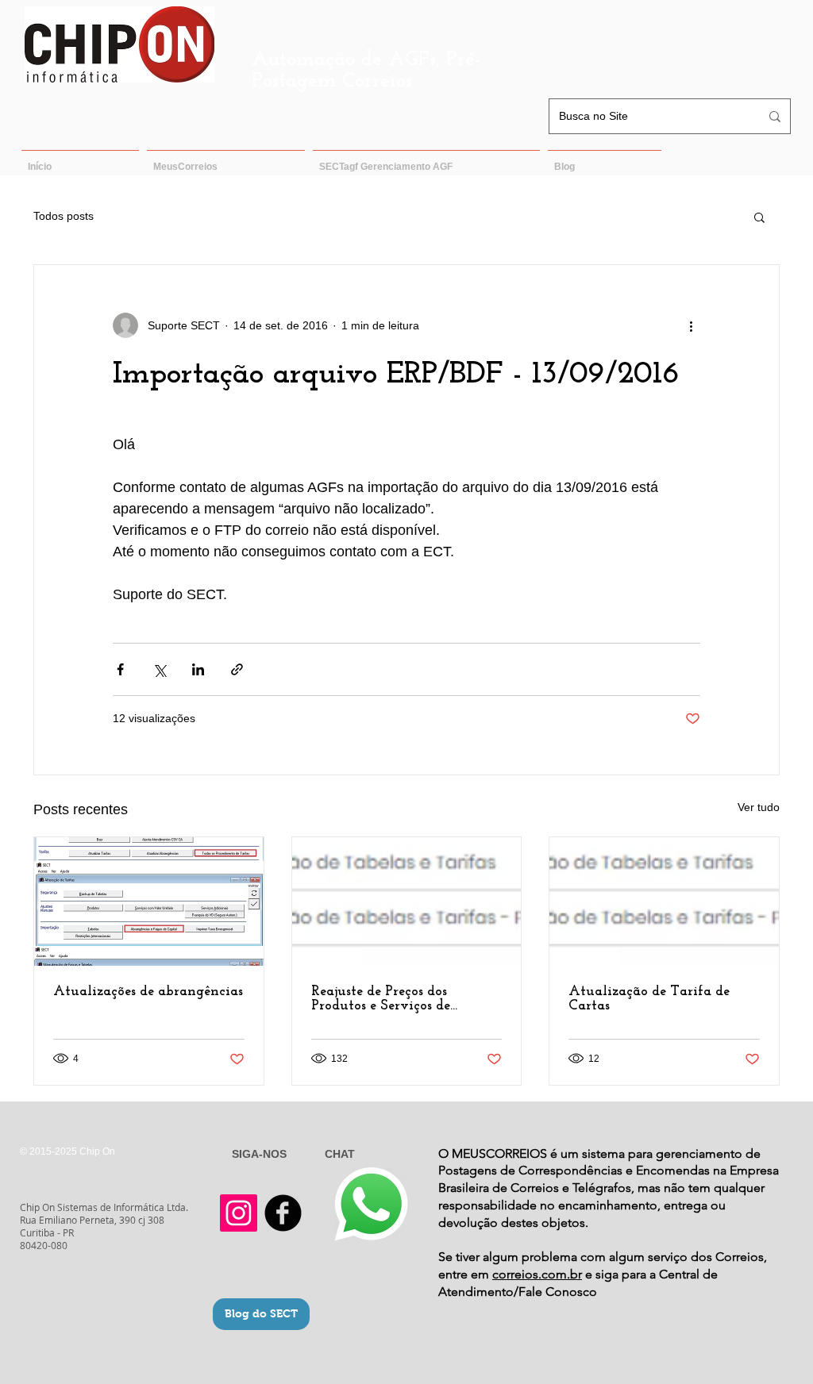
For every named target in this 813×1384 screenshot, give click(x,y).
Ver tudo (759, 807)
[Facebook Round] (283, 1213)
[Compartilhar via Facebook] (120, 669)
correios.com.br (537, 1274)
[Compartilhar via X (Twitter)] (159, 669)
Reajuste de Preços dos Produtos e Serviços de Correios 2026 (380, 999)
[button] (759, 216)
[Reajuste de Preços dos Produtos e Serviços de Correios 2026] (407, 901)
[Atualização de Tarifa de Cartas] (664, 901)
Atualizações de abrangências (148, 992)
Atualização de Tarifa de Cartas (649, 999)
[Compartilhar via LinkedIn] (198, 669)
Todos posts (63, 216)
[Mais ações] (690, 325)
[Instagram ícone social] (238, 1213)
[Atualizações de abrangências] (149, 901)
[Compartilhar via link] (237, 669)
